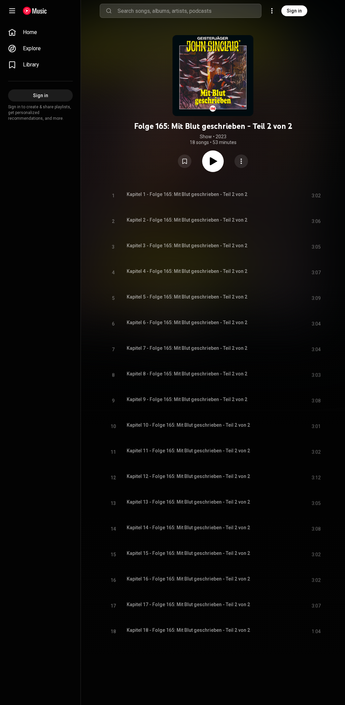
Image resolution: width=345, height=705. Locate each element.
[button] (184, 161)
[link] (40, 32)
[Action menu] (241, 161)
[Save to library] (185, 161)
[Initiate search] (108, 10)
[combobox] (189, 11)
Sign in (294, 10)
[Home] (35, 11)
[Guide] (12, 11)
